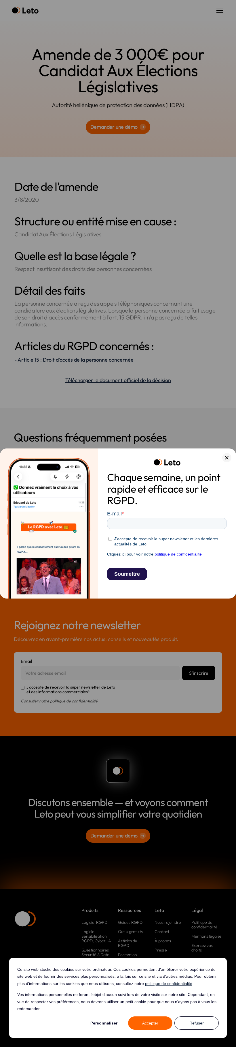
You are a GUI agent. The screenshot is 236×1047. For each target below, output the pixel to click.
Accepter (150, 1023)
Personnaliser (103, 1023)
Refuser (196, 1023)
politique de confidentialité (168, 983)
